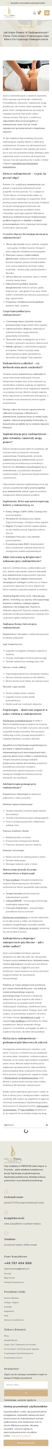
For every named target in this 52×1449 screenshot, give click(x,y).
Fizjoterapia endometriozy (15, 917)
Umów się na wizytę (28, 928)
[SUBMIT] (26, 1393)
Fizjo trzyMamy (13, 880)
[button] (47, 13)
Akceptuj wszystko (26, 1443)
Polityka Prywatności (21, 1435)
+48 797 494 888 (18, 1263)
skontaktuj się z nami (30, 1017)
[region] (26, 1425)
